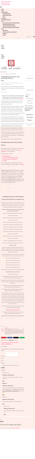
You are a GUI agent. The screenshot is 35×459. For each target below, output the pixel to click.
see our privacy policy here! (15, 427)
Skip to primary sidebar (5, 4)
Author (2, 326)
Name (2, 358)
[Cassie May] (2, 331)
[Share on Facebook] (10, 337)
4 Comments (11, 340)
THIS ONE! (22, 164)
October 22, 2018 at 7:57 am (7, 385)
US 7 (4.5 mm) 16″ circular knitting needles (10, 157)
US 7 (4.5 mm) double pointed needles (9, 159)
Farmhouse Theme (28, 108)
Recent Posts (5, 326)
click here (21, 98)
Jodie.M (3, 383)
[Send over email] (22, 337)
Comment (3, 356)
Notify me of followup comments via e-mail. (10, 365)
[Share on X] (16, 337)
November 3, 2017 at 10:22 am (8, 399)
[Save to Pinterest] (4, 337)
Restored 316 (27, 110)
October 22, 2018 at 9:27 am (9, 408)
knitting (2, 80)
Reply (3, 394)
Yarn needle (4, 160)
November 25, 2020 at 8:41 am (8, 374)
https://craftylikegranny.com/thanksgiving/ (10, 390)
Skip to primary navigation (6, 1)
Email (2, 360)
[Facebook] (23, 328)
